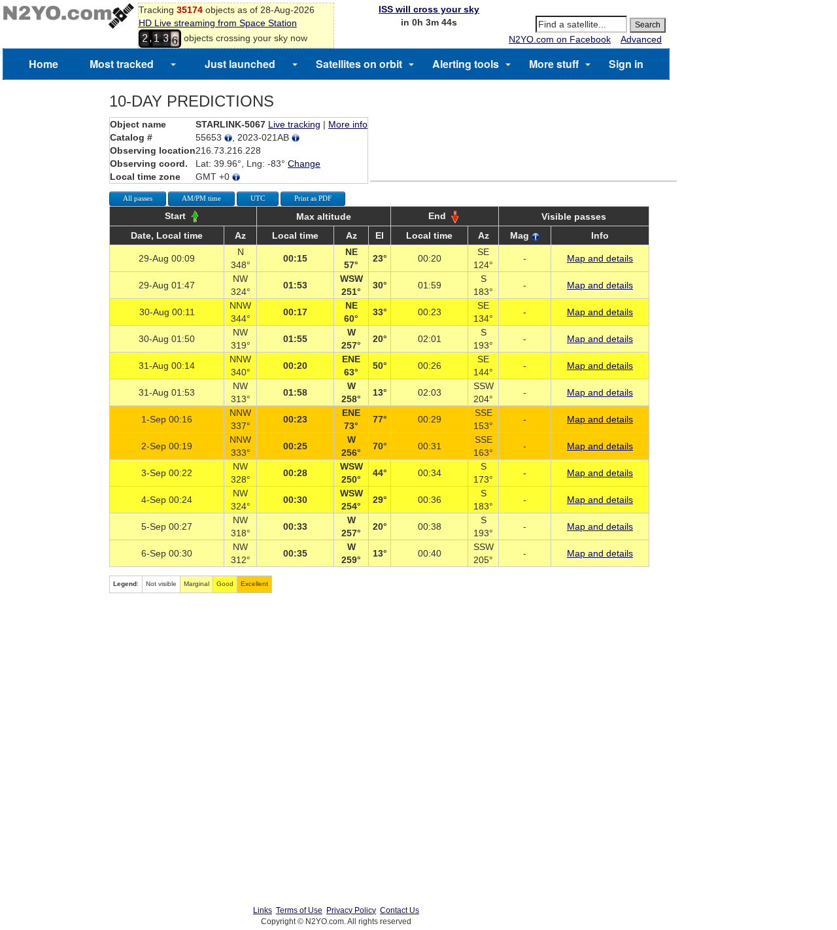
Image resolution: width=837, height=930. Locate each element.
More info (347, 124)
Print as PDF (313, 198)
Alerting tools (465, 63)
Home (43, 63)
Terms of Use (299, 910)
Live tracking (294, 124)
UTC (257, 198)
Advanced (641, 39)
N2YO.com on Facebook (560, 39)
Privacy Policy (351, 910)
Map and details (600, 258)
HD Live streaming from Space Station (218, 23)
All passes (137, 198)
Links (262, 910)
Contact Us (399, 910)
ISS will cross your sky (429, 9)
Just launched (240, 63)
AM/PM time (201, 198)
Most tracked (122, 63)
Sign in (626, 63)
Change (304, 163)
